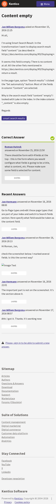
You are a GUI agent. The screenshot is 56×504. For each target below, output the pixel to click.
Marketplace (8, 398)
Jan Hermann (9, 201)
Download (7, 387)
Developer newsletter (13, 478)
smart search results (14, 118)
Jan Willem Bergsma (13, 26)
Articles (6, 375)
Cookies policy (22, 502)
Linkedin (6, 471)
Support (6, 394)
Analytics (6, 440)
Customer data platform (15, 433)
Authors (6, 379)
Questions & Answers (13, 383)
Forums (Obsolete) (12, 402)
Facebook (7, 460)
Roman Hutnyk (13, 146)
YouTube (6, 464)
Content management (14, 422)
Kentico (18, 498)
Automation (8, 437)
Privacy (8, 502)
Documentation (10, 390)
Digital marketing (11, 425)
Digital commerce (11, 429)
